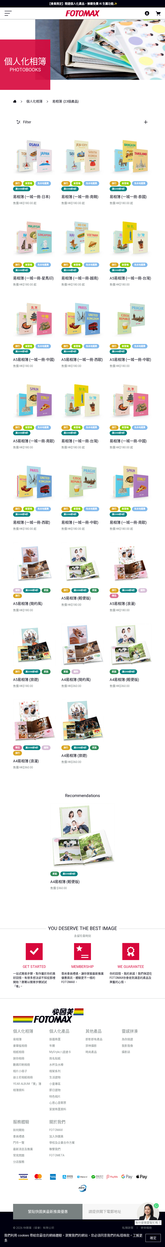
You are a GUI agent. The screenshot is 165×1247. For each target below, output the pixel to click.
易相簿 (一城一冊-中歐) (79, 522)
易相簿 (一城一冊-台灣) (79, 441)
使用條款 (146, 1227)
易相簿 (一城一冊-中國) (128, 441)
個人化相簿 (34, 101)
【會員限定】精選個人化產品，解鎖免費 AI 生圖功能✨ (82, 3)
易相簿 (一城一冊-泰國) (128, 197)
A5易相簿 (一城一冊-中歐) (130, 359)
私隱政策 (127, 1227)
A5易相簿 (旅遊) (26, 680)
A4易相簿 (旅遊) (74, 755)
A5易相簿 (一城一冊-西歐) (82, 359)
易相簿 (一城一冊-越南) (79, 278)
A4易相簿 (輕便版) (124, 680)
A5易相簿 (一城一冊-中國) (34, 359)
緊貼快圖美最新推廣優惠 (48, 1212)
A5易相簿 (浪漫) (122, 604)
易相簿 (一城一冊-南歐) (128, 522)
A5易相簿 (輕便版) (76, 598)
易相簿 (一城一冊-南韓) (79, 197)
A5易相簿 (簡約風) (27, 604)
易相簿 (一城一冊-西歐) (31, 522)
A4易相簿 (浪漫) (26, 761)
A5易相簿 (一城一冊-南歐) (34, 441)
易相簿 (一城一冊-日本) (31, 197)
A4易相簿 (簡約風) (76, 680)
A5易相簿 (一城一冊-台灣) (130, 278)
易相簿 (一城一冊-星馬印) (33, 278)
